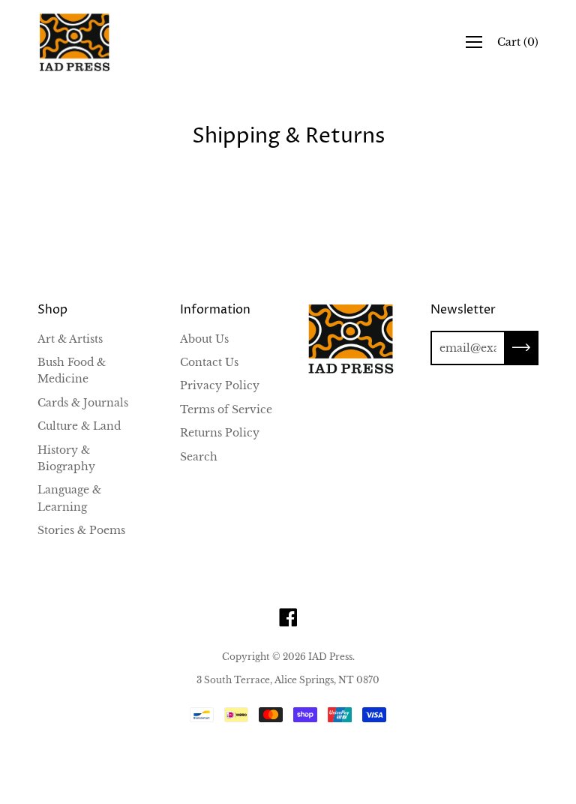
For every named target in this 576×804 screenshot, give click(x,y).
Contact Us (209, 362)
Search (199, 457)
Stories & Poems (81, 530)
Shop (53, 310)
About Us (204, 339)
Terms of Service (226, 409)
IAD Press (330, 656)
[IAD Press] (75, 42)
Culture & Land (79, 426)
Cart (517, 42)
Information (215, 310)
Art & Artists (70, 339)
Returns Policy (220, 433)
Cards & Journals (83, 403)
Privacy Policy (220, 385)
